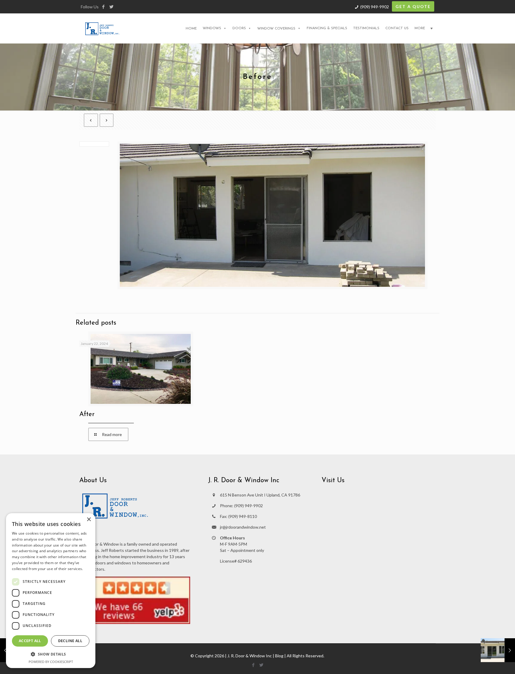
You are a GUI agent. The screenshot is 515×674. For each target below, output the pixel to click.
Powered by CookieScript (51, 661)
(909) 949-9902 (374, 6)
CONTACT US (397, 28)
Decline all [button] (70, 640)
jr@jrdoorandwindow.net (243, 527)
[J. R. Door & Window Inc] (102, 28)
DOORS (239, 28)
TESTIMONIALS (366, 28)
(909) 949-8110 (242, 516)
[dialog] (50, 590)
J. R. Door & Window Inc (249, 655)
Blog (279, 655)
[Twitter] (111, 6)
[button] (50, 654)
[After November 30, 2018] (498, 650)
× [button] (88, 519)
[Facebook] (103, 6)
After (86, 414)
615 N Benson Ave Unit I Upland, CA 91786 (260, 494)
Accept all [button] (30, 640)
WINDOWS (212, 28)
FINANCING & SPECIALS (327, 28)
